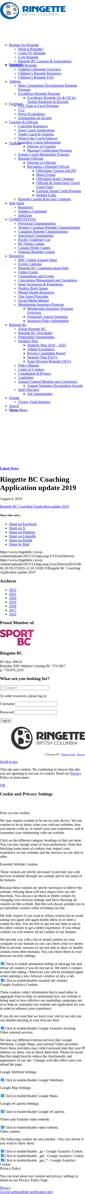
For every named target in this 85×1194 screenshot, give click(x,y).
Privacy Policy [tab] (10, 1168)
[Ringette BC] (34, 21)
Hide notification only (37, 1192)
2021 (12, 594)
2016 (12, 614)
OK (2, 785)
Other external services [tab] (16, 1032)
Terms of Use (68, 754)
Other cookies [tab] (10, 1131)
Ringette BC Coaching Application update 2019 (34, 506)
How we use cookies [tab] (15, 813)
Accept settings (11, 1192)
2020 (12, 598)
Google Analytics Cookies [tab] (19, 984)
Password (7, 712)
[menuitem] (47, 53)
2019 (12, 602)
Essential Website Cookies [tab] (19, 864)
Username (7, 704)
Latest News (9, 468)
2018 (12, 606)
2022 (12, 590)
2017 (12, 610)
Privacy (81, 754)
